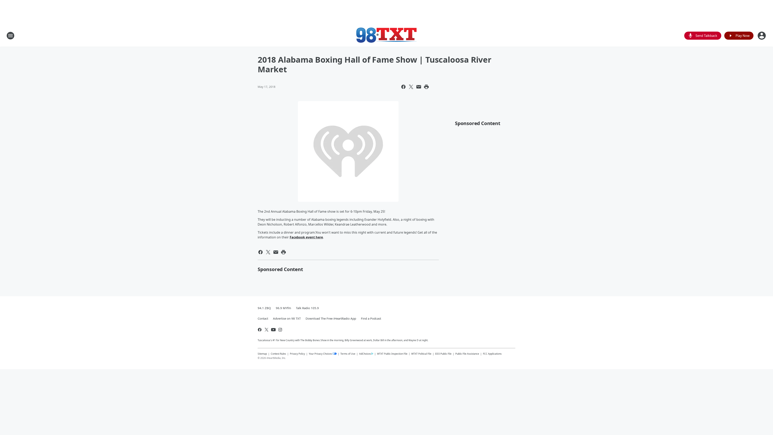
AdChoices (365, 353)
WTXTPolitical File (421, 353)
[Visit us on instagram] (280, 329)
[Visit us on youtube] (273, 329)
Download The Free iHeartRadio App (331, 318)
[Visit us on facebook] (259, 329)
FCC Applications (492, 353)
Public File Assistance (467, 353)
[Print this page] (426, 87)
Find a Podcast (371, 318)
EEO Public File (443, 353)
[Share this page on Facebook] (403, 87)
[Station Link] (386, 36)
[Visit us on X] (266, 329)
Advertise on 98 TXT (287, 318)
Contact (263, 318)
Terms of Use (347, 353)
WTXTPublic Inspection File (392, 353)
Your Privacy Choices (320, 353)
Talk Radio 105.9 (307, 308)
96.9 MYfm (283, 308)
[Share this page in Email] (419, 87)
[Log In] (762, 36)
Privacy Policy (297, 353)
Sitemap (262, 353)
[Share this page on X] (411, 87)
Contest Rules (278, 353)
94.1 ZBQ (264, 308)
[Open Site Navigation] (10, 36)
